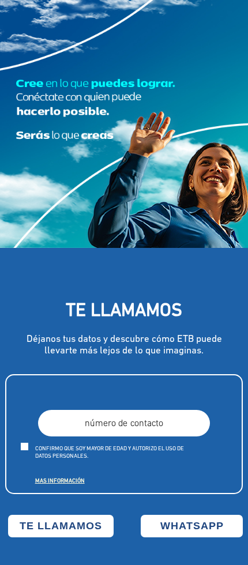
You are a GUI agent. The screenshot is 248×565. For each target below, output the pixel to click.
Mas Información (60, 481)
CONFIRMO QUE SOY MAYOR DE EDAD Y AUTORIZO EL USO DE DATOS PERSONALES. (109, 452)
